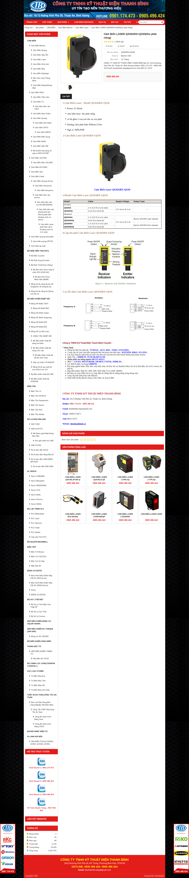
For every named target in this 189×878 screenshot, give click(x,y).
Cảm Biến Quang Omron (43, 181)
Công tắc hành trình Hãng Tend (42, 718)
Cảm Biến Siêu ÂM (40, 146)
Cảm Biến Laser (39, 59)
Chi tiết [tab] (66, 96)
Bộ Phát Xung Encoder (40, 260)
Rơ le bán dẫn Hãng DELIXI (42, 454)
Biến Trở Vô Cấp (37, 561)
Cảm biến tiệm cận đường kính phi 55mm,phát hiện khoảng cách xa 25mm (46, 214)
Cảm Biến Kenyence (83, 22)
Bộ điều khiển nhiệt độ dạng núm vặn (41, 349)
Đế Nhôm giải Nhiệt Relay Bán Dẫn (43, 434)
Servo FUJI (35, 490)
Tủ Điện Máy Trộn (38, 681)
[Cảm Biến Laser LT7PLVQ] (151, 463)
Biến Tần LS (36, 391)
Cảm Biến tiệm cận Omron (42, 196)
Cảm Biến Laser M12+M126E (73, 515)
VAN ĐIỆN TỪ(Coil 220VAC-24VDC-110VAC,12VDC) (42, 742)
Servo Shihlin (36, 504)
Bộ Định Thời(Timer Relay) (42, 265)
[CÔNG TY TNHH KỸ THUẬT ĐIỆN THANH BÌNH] (94, 19)
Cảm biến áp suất (38, 246)
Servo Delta (35, 495)
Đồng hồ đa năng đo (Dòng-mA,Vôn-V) (42, 292)
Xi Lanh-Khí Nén (34, 736)
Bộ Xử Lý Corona (38, 616)
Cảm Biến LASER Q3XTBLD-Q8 (99, 478)
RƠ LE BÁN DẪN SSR (36, 419)
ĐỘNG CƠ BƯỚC (34, 571)
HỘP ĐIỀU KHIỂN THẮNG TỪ (41, 652)
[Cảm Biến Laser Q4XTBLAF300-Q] (73, 463)
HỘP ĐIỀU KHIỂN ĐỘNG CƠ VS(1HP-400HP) (39, 622)
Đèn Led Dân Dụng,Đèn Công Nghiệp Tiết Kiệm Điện (41, 703)
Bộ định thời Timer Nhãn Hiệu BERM (42, 278)
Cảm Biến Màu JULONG (43, 162)
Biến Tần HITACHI (38, 396)
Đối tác (115, 22)
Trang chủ (31, 22)
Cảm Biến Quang (40, 50)
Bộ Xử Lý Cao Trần (39, 612)
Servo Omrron (37, 499)
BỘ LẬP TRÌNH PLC (35, 509)
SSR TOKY (35, 424)
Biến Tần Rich (36, 410)
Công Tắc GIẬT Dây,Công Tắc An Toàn (43, 710)
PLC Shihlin (35, 532)
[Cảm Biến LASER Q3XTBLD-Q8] (99, 463)
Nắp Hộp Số (36, 566)
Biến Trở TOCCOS (38, 556)
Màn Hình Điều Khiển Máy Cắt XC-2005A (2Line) (41, 584)
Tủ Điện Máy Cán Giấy (40, 690)
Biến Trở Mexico (37, 552)
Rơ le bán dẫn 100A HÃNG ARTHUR (41, 460)
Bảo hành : (114, 59)
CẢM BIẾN (31, 41)
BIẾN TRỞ (31, 547)
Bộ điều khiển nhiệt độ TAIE (42, 374)
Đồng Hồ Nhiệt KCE (39, 322)
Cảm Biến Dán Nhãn (43, 123)
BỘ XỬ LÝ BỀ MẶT (35, 599)
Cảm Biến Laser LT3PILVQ (125, 478)
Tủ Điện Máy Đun (38, 676)
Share (109, 46)
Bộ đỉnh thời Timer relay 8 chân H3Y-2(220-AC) (43, 271)
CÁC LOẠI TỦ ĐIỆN (35, 671)
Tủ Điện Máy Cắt (38, 685)
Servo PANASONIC (39, 485)
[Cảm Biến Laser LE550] (151, 500)
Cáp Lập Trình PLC (39, 537)
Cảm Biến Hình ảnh (41, 64)
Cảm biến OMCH (44, 132)
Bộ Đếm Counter (38, 256)
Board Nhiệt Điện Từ (37, 731)
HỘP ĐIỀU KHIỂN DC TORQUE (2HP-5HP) (40, 630)
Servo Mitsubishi (37, 481)
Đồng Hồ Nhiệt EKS (39, 327)
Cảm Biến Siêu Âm (40, 55)
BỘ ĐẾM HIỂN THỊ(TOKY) (38, 251)
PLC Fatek (35, 528)
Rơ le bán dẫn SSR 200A (43, 466)
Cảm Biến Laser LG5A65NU (125, 515)
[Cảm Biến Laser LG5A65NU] (125, 500)
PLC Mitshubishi (37, 514)
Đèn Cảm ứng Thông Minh (41, 79)
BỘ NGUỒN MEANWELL (37, 542)
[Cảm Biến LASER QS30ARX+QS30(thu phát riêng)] (81, 57)
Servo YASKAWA (37, 476)
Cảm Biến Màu (39, 69)
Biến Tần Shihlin (37, 414)
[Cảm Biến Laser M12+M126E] (73, 500)
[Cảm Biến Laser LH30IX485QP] (99, 500)
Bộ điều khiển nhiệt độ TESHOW (39, 380)
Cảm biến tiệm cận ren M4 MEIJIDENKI (44, 203)
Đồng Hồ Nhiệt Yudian (40, 313)
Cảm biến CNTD (41, 127)
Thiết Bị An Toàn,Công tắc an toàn (41, 696)
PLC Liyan (35, 518)
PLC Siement (36, 523)
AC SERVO (31, 471)
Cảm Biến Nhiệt (39, 141)
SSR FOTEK (36, 445)
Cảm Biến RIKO (37, 92)
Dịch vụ (102, 22)
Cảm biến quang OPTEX (43, 241)
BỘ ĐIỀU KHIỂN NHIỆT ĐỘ (38, 299)
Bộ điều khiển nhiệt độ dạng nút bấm (41, 342)
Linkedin (135, 46)
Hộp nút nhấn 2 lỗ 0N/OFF (44, 362)
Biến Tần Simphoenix (39, 400)
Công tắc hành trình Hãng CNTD (42, 725)
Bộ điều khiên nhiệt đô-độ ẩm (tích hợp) (44, 356)
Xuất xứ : (115, 56)
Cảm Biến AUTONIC (39, 167)
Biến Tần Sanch (37, 405)
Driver (33, 590)
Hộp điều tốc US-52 (41, 658)
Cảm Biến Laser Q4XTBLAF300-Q (73, 478)
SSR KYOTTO (37, 429)
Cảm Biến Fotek (37, 176)
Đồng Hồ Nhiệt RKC (41, 308)
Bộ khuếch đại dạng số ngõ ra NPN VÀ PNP (42, 152)
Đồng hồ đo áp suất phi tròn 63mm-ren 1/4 (42, 368)
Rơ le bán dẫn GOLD (39, 450)
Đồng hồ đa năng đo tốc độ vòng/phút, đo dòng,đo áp (41, 285)
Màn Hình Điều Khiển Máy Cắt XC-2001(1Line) (41, 577)
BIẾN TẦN (31, 386)
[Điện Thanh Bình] (181, 848)
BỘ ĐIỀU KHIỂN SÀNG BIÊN (39, 641)
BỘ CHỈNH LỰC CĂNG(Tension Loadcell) (41, 664)
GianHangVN (159, 876)
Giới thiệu (47, 22)
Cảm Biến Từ (38, 102)
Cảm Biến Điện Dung (41, 137)
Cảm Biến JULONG (39, 158)
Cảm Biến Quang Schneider (42, 237)
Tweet (122, 46)
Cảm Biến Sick (37, 172)
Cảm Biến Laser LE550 (151, 514)
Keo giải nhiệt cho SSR (44, 441)
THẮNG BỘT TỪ (34, 646)
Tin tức (127, 22)
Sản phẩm (62, 22)
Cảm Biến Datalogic (41, 73)
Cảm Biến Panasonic (43, 186)
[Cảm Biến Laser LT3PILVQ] (125, 463)
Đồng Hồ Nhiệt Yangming (41, 317)
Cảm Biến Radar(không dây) (42, 86)
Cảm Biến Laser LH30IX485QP (99, 515)
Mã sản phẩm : (113, 52)
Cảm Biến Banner (38, 46)
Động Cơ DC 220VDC (40, 636)
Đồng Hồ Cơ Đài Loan (40, 331)
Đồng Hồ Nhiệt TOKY (39, 304)
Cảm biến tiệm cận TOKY (42, 107)
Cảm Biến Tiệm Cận (41, 97)
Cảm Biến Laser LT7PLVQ (151, 478)
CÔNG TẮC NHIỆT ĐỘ (42, 336)
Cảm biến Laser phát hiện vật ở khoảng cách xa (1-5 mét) (47, 228)
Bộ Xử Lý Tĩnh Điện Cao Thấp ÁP (40, 605)
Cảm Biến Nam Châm (42, 114)
